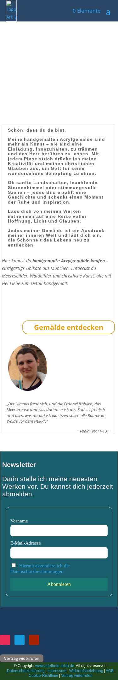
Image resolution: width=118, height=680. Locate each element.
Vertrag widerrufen (21, 658)
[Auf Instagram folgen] (5, 640)
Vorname (19, 520)
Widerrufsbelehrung (86, 671)
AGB (110, 671)
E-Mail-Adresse (25, 543)
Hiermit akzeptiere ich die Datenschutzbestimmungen (40, 568)
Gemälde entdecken (68, 327)
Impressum (57, 671)
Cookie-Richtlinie (44, 675)
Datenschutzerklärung (26, 671)
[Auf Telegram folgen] (19, 640)
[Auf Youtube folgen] (34, 640)
